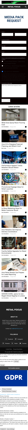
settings (16, 361)
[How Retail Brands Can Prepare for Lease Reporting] (14, 264)
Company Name (6, 39)
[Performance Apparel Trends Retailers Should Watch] (14, 157)
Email (3, 52)
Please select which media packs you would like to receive (13, 58)
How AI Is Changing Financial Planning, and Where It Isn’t (12, 145)
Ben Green (4, 148)
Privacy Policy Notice (17, 349)
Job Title (4, 46)
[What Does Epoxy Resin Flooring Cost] (14, 114)
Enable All (3, 429)
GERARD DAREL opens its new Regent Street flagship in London (13, 295)
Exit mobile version (14, 368)
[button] (2, 7)
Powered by (10, 394)
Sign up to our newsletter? (11, 71)
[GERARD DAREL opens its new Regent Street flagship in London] (14, 286)
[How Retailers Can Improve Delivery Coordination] (14, 222)
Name (3, 32)
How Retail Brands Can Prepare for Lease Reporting (13, 273)
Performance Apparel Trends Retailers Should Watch (12, 166)
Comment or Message (7, 83)
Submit (6, 100)
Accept (2, 365)
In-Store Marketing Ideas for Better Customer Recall (12, 209)
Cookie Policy (9, 349)
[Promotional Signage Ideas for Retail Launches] (14, 179)
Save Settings (10, 429)
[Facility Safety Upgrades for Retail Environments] (14, 243)
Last (16, 37)
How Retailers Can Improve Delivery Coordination (11, 231)
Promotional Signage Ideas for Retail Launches (13, 188)
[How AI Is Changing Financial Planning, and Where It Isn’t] (14, 136)
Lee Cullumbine (5, 126)
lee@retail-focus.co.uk (17, 328)
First (3, 37)
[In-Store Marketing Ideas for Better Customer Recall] (14, 200)
